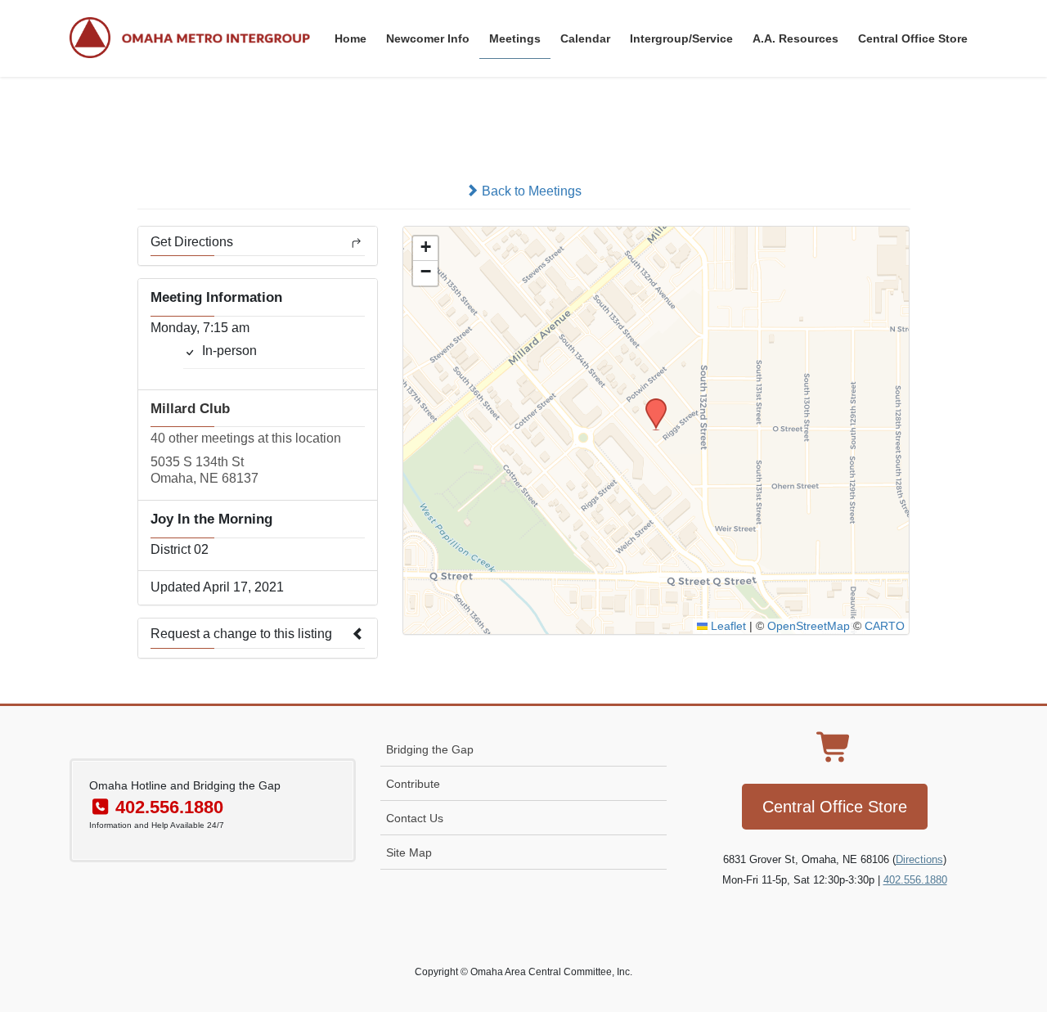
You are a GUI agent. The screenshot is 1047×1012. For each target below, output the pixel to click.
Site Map (409, 852)
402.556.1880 (915, 880)
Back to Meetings (530, 191)
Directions (919, 859)
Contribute (413, 783)
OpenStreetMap (808, 626)
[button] (650, 403)
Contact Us (414, 818)
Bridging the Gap (430, 749)
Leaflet (727, 626)
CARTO (885, 626)
